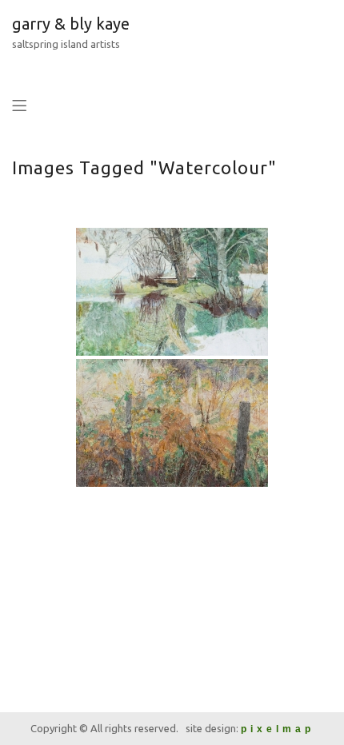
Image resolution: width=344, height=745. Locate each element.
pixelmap (277, 728)
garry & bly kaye (71, 23)
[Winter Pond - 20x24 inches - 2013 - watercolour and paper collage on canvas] (172, 292)
